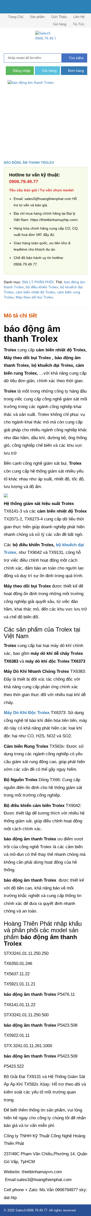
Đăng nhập (21, 71)
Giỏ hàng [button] (49, 71)
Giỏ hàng (59, 24)
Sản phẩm (37, 17)
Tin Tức (78, 24)
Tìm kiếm (76, 58)
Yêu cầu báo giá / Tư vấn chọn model (41, 190)
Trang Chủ (15, 17)
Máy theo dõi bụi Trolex (34, 297)
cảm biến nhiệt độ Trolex (35, 292)
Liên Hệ (78, 17)
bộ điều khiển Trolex (42, 287)
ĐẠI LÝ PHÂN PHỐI (38, 282)
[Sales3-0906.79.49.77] (45, 36)
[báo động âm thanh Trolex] (45, 118)
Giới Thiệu (59, 17)
